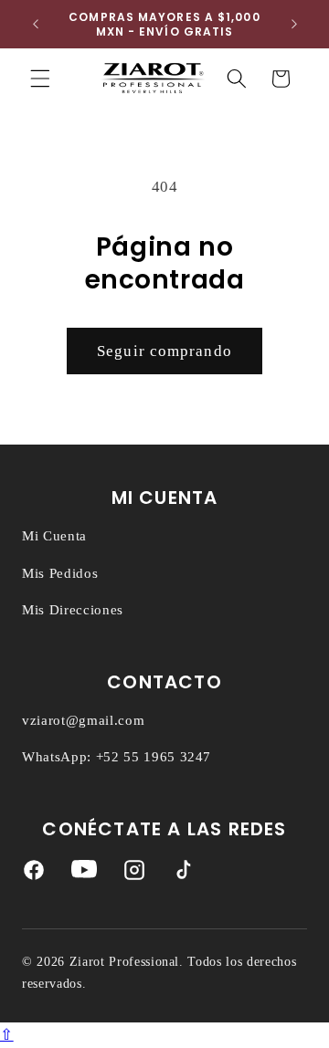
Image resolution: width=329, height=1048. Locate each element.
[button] (40, 78)
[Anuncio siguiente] (294, 25)
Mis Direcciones (72, 610)
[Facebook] (34, 873)
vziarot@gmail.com (83, 720)
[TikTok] (184, 873)
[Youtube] (84, 873)
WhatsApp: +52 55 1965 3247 (116, 756)
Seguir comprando (164, 351)
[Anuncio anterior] (36, 25)
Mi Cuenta (54, 536)
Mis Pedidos (60, 573)
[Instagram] (134, 873)
